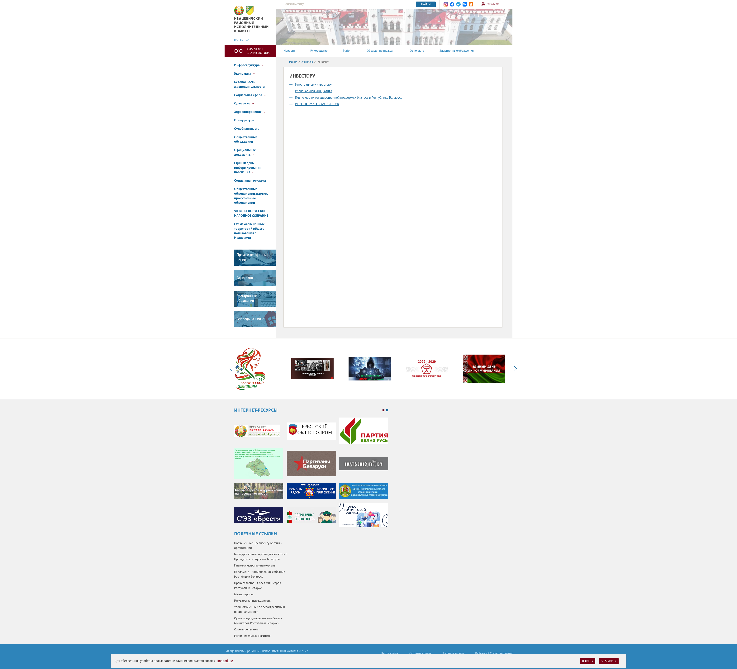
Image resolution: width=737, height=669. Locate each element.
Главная (293, 62)
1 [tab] (383, 410)
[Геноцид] (312, 368)
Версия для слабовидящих (258, 51)
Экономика (243, 73)
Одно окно (417, 50)
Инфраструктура (247, 65)
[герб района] (250, 10)
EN (241, 40)
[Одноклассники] (471, 4)
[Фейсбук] (452, 4)
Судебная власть (246, 129)
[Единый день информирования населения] (484, 369)
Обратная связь (420, 653)
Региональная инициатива (313, 91)
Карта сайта (493, 4)
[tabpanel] (311, 474)
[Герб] (239, 10)
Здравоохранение (248, 112)
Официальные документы (245, 152)
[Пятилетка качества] (427, 369)
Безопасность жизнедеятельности (249, 84)
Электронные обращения (457, 50)
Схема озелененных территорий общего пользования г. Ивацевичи (249, 231)
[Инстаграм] (446, 4)
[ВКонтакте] (465, 4)
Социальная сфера (248, 95)
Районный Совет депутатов (494, 653)
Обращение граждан (380, 50)
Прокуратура (244, 120)
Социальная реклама (250, 180)
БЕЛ (247, 40)
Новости (289, 50)
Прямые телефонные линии (252, 257)
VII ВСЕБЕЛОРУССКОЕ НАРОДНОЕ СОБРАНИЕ (251, 213)
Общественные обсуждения (245, 140)
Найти (426, 4)
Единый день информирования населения (247, 168)
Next (514, 368)
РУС (236, 40)
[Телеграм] (458, 4)
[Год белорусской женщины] (249, 369)
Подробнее (225, 661)
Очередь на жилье (250, 319)
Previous (232, 368)
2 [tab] (387, 410)
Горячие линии (453, 653)
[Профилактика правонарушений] (370, 368)
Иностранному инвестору (313, 84)
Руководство (319, 50)
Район (347, 50)
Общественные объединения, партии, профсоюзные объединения (251, 196)
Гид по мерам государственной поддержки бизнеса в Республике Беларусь (348, 97)
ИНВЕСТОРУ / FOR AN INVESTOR (317, 104)
